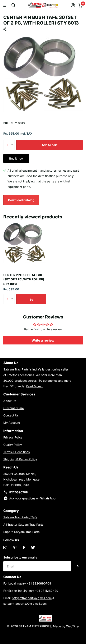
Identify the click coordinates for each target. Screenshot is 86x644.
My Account (11, 422)
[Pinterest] (14, 547)
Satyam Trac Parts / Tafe (20, 517)
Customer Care (13, 408)
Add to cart (49, 145)
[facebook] (24, 547)
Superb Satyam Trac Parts (21, 532)
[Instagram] (5, 547)
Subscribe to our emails (20, 557)
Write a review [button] (43, 340)
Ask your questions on (32, 498)
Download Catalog (21, 200)
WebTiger (72, 626)
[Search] (13, 5)
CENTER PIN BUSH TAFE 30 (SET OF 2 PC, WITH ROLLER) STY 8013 (23, 279)
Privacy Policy (13, 437)
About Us (9, 400)
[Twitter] (33, 547)
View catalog (5, 5)
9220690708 (18, 492)
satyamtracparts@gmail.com (32, 598)
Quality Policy (12, 444)
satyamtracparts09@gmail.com (25, 603)
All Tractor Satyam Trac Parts (23, 524)
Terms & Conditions (16, 452)
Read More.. (34, 386)
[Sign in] (73, 5)
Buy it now (16, 158)
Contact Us (11, 415)
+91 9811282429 (46, 590)
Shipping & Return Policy (20, 459)
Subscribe (78, 566)
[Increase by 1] (13, 141)
